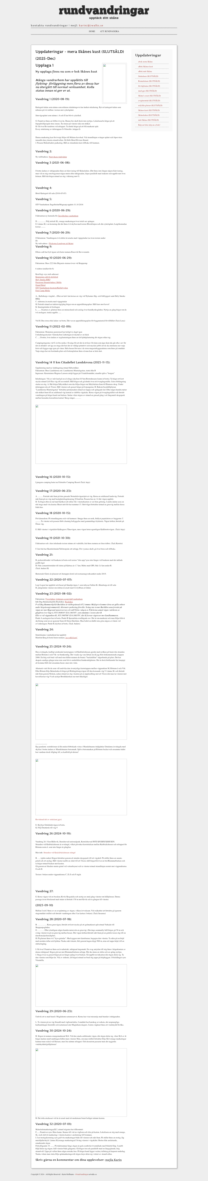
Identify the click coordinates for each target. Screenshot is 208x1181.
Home (92, 31)
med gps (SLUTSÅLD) (147, 90)
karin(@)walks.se (91, 25)
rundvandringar (104, 10)
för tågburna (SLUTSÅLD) (149, 86)
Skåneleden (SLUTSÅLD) (148, 115)
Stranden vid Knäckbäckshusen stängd (59, 852)
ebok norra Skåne (145, 61)
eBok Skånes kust (145, 66)
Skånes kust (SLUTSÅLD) (149, 110)
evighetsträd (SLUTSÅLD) (149, 100)
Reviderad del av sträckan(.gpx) (48, 819)
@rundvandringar (81, 1174)
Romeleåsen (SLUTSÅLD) (149, 81)
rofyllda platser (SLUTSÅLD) (150, 105)
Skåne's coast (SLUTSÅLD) (149, 95)
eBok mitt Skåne (145, 71)
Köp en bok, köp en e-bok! (149, 124)
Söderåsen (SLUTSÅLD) (148, 76)
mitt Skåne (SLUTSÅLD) (148, 120)
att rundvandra (109, 31)
